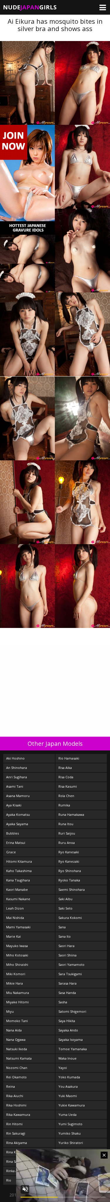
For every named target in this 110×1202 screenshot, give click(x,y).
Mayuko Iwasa (17, 946)
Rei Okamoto (16, 1077)
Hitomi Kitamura (19, 861)
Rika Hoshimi (16, 1105)
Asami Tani (14, 786)
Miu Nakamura (17, 992)
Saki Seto (65, 908)
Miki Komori (15, 974)
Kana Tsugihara (18, 880)
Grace (11, 852)
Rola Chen (66, 796)
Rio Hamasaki (68, 758)
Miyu (10, 1011)
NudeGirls (30, 7)
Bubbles (12, 833)
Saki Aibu (65, 899)
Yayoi (62, 1067)
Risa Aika (65, 767)
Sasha (62, 1002)
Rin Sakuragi (15, 1133)
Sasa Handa (67, 992)
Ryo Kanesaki (68, 852)
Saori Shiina (67, 955)
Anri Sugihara (16, 777)
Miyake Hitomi (17, 1002)
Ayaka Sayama (17, 824)
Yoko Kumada (69, 1077)
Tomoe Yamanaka (72, 1049)
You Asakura (68, 1086)
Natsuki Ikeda (16, 1049)
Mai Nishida (15, 917)
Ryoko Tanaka (69, 880)
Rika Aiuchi (14, 1096)
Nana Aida (14, 1030)
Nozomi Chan (16, 1067)
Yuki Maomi (67, 1096)
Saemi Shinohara (71, 889)
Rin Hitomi (14, 1124)
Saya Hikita (66, 1021)
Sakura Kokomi (70, 917)
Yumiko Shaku (69, 1133)
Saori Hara (66, 946)
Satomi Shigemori (72, 1011)
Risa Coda (65, 777)
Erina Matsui (15, 842)
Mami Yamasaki (18, 927)
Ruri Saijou (66, 833)
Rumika (64, 805)
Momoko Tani (17, 1021)
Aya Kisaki (13, 805)
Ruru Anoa (66, 842)
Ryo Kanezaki (68, 861)
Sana (62, 927)
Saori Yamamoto (71, 964)
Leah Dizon (15, 908)
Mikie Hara (14, 983)
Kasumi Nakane (18, 899)
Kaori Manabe (17, 889)
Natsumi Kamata (19, 1058)
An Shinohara (16, 767)
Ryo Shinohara (69, 871)
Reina (10, 1086)
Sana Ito (64, 936)
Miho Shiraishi (17, 964)
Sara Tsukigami (70, 974)
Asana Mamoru (18, 796)
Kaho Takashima (19, 871)
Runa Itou (65, 824)
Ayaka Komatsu (18, 814)
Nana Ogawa (16, 1039)
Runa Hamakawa (71, 814)
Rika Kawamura (18, 1114)
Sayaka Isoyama (70, 1039)
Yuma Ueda (67, 1114)
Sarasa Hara (67, 983)
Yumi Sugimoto (70, 1124)
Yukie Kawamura (71, 1105)
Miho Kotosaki (17, 955)
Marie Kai (13, 936)
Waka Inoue (67, 1058)
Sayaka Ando (68, 1030)
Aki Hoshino (15, 758)
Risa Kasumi (67, 786)
